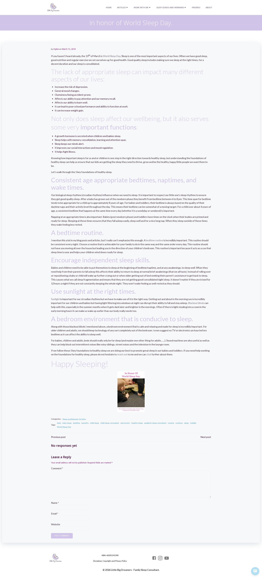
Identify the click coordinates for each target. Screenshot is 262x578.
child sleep (94, 423)
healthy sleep (137, 423)
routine (171, 423)
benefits (85, 423)
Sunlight (55, 299)
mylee (56, 49)
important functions (108, 127)
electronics (125, 423)
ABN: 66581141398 (110, 555)
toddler (193, 423)
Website (55, 524)
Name (55, 502)
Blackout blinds (196, 302)
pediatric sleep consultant (155, 423)
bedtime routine (154, 240)
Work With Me (141, 7)
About (209, 7)
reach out (122, 354)
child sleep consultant (109, 423)
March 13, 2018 (69, 49)
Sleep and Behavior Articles (74, 419)
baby (59, 423)
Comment (57, 468)
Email (54, 513)
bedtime (76, 423)
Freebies (196, 7)
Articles (121, 7)
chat (148, 354)
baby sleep (67, 423)
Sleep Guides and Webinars (170, 7)
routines (179, 423)
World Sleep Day (111, 56)
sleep (186, 423)
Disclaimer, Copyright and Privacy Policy (110, 561)
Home (109, 7)
